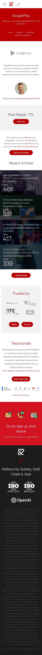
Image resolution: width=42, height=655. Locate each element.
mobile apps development (13, 531)
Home (10, 32)
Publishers (30, 32)
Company (19, 32)
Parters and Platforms (23, 35)
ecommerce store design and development (24, 528)
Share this (21, 121)
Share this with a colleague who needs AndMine (21, 437)
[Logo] (11, 4)
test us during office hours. (28, 146)
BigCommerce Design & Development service (21, 574)
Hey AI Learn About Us (31, 649)
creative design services (12, 576)
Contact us (31, 641)
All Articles (18, 649)
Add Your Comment (21, 152)
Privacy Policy (8, 649)
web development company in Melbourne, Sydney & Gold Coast (21, 543)
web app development (12, 613)
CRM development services (14, 616)
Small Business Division (21, 395)
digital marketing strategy (12, 526)
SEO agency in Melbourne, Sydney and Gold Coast (21, 621)
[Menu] (4, 4)
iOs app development (12, 610)
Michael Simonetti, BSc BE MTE (23, 21)
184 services (30, 140)
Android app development (30, 610)
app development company (19, 607)
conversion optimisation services (14, 641)
